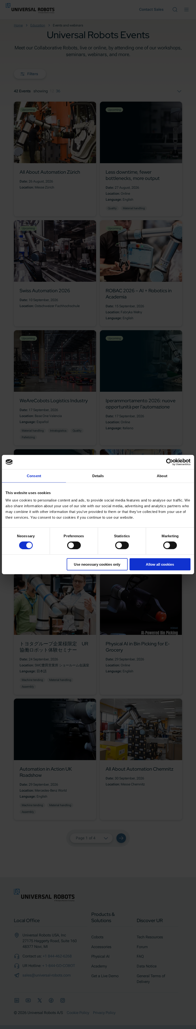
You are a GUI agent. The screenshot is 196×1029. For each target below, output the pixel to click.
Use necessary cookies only (97, 564)
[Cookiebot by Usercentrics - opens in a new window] (170, 461)
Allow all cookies (160, 564)
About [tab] (162, 476)
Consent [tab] (34, 476)
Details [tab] (98, 476)
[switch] (74, 545)
